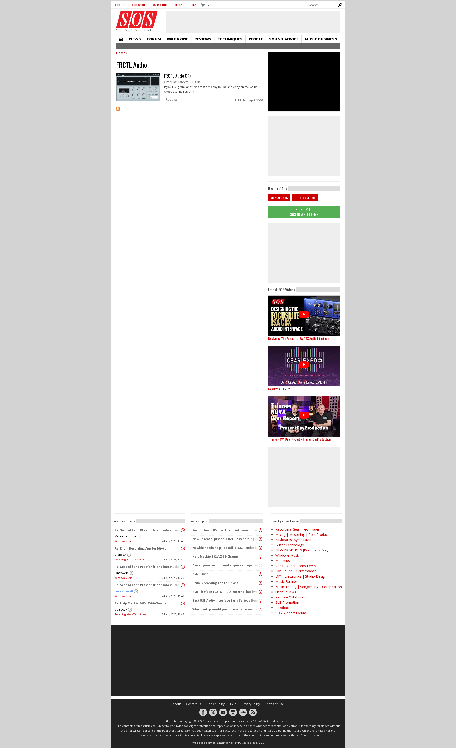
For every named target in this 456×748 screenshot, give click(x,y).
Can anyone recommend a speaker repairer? (225, 565)
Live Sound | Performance (296, 571)
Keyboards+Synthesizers (294, 539)
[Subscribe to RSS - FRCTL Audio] (190, 111)
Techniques (230, 39)
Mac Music (284, 560)
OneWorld (122, 573)
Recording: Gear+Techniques (130, 559)
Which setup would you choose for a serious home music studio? (225, 609)
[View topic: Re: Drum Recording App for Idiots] (183, 548)
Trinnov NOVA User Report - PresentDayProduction (299, 439)
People (256, 39)
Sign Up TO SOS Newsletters (304, 212)
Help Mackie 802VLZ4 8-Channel (216, 557)
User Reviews (286, 592)
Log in (119, 5)
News (135, 39)
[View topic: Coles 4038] (260, 574)
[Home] (137, 19)
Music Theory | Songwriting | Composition (309, 586)
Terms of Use (274, 704)
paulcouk (121, 610)
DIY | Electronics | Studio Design (301, 576)
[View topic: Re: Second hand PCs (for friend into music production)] (183, 530)
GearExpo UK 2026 (279, 388)
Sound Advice (284, 39)
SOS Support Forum (291, 613)
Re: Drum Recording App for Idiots (140, 548)
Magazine (177, 39)
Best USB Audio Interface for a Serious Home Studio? (225, 600)
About (176, 704)
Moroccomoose (126, 536)
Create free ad (305, 197)
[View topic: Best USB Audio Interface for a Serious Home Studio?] (260, 600)
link (190, 88)
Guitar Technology (290, 545)
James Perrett (124, 591)
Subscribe (159, 5)
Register (138, 5)
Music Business (321, 39)
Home (121, 39)
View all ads (279, 197)
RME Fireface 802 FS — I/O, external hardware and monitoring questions (225, 592)
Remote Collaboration (292, 597)
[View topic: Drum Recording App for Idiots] (260, 583)
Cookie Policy (216, 704)
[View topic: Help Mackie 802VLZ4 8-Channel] (260, 557)
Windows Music (123, 541)
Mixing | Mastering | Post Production (304, 534)
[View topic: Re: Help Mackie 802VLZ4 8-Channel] (183, 603)
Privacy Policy (251, 704)
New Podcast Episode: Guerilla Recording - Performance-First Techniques (225, 539)
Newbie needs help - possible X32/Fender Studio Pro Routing (225, 548)
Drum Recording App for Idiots (215, 583)
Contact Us (193, 704)
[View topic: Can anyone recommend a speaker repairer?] (260, 565)
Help (193, 5)
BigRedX (120, 555)
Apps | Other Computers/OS (297, 566)
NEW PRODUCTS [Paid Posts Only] (302, 550)
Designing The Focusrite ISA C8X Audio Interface (298, 338)
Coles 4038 (200, 574)
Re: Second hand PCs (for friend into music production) (148, 530)
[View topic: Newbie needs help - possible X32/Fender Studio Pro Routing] (260, 548)
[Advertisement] (304, 252)
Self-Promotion (287, 602)
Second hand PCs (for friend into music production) (225, 530)
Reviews (203, 39)
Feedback (283, 607)
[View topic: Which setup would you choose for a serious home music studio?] (260, 609)
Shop (178, 5)
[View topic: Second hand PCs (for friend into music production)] (260, 530)
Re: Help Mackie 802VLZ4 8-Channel (141, 603)
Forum (154, 39)
